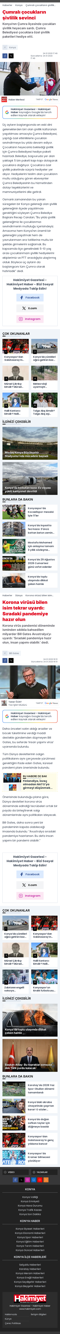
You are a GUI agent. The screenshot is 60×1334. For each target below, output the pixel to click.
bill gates (14, 653)
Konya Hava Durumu (30, 1205)
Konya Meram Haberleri (30, 1273)
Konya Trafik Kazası (30, 1210)
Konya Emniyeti (30, 1201)
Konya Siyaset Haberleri (30, 1229)
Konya (18, 5)
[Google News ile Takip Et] (51, 99)
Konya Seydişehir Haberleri (30, 1282)
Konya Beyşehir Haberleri (30, 1286)
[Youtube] (39, 1179)
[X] (21, 1179)
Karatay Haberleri (30, 1269)
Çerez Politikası (13, 1323)
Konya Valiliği (30, 1197)
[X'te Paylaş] (11, 55)
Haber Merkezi (16, 99)
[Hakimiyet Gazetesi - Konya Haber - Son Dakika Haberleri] (30, 1299)
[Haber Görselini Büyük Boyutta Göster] (30, 79)
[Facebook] (15, 1179)
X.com (32, 308)
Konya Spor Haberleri (30, 1237)
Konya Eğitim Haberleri (30, 1241)
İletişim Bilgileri (38, 1314)
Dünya (18, 595)
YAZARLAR (42, 1172)
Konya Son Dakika (30, 1214)
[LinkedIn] (33, 1179)
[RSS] (46, 1179)
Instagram (32, 319)
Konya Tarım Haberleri (30, 1246)
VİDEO (11, 1172)
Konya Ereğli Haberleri (30, 1277)
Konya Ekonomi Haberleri (30, 1233)
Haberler (7, 5)
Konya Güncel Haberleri (30, 1250)
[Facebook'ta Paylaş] (4, 55)
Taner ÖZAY (17, 703)
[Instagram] (27, 1179)
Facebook (33, 297)
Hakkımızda (11, 1314)
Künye (8, 1318)
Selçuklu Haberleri (30, 1264)
